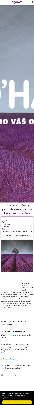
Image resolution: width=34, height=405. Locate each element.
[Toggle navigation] (3, 2)
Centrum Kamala (11, 335)
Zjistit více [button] (5, 397)
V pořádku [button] (17, 402)
